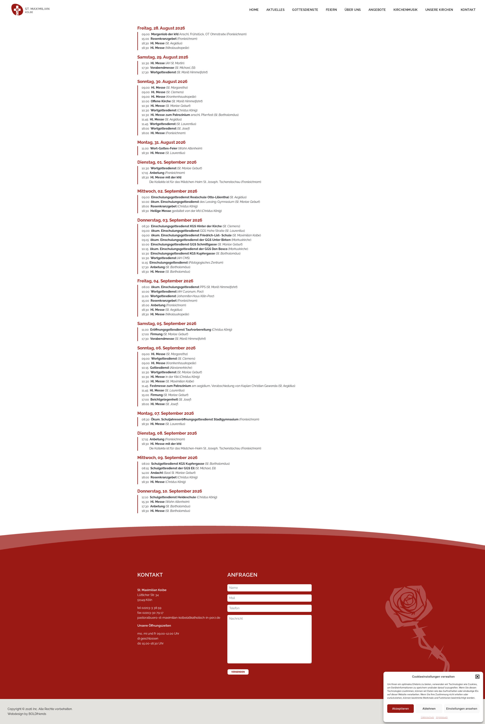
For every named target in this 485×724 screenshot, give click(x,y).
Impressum (442, 717)
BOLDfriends (37, 714)
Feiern (331, 10)
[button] (477, 677)
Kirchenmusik (405, 10)
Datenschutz (427, 717)
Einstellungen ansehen (461, 708)
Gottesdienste (305, 10)
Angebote (377, 10)
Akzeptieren (400, 708)
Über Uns (353, 10)
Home (254, 10)
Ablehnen (429, 708)
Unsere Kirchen (439, 10)
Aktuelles (275, 10)
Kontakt (468, 10)
